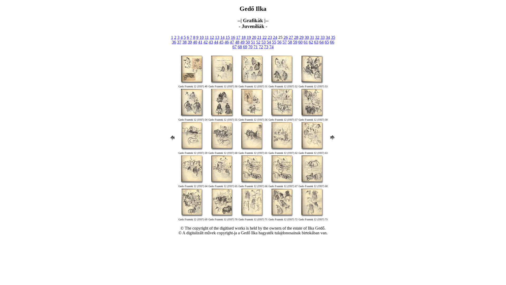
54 (269, 42)
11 (207, 37)
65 (327, 42)
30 (307, 37)
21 (259, 37)
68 (240, 47)
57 (285, 42)
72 (261, 47)
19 (249, 37)
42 (205, 42)
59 (295, 42)
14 (222, 37)
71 (256, 47)
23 (270, 37)
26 (286, 37)
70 (250, 47)
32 (317, 37)
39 (190, 42)
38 (184, 42)
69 (245, 47)
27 (291, 37)
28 (296, 37)
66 (332, 42)
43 (211, 42)
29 (301, 37)
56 (279, 42)
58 (290, 42)
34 (328, 37)
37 (179, 42)
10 (202, 37)
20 (254, 37)
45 (221, 42)
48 (237, 42)
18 (243, 37)
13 (217, 37)
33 (322, 37)
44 (216, 42)
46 (227, 42)
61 (306, 42)
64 (321, 42)
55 (274, 42)
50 (248, 42)
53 (263, 42)
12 (212, 37)
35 (333, 37)
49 (242, 42)
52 (258, 42)
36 (174, 42)
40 (195, 42)
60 (300, 42)
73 (266, 47)
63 (316, 42)
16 (233, 37)
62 (311, 42)
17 (238, 37)
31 (312, 37)
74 (271, 47)
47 (232, 42)
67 (234, 47)
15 (228, 37)
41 (200, 42)
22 (264, 37)
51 (253, 42)
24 (275, 37)
